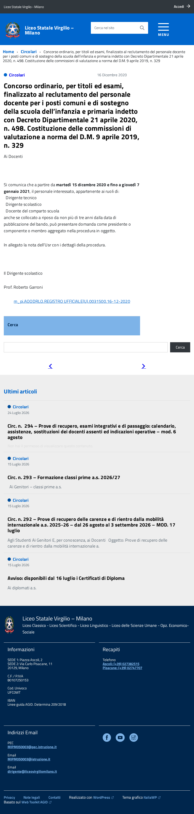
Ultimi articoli (20, 391)
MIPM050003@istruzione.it (29, 759)
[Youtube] (120, 738)
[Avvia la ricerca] (142, 28)
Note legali (31, 797)
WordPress (101, 797)
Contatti (54, 797)
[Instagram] (133, 738)
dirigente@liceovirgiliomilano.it (32, 771)
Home (8, 51)
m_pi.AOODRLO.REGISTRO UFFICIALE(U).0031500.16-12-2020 (72, 301)
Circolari (29, 51)
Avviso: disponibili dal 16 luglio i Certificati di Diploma (66, 578)
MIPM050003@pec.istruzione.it (32, 747)
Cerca (13, 325)
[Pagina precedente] (50, 367)
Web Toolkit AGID (35, 802)
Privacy (9, 797)
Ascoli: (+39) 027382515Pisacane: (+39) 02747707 (122, 666)
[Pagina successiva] (143, 367)
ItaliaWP (150, 797)
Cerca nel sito (104, 28)
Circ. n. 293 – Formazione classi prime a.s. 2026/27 (64, 477)
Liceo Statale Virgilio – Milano (49, 30)
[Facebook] (107, 738)
